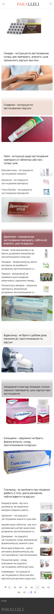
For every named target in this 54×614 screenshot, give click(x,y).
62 (32, 587)
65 (48, 587)
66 (19, 592)
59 (15, 587)
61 (26, 587)
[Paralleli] (28, 4)
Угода (3, 601)
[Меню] (3, 4)
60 (20, 587)
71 (31, 592)
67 (24, 592)
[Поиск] (51, 4)
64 (43, 587)
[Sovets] (12, 609)
